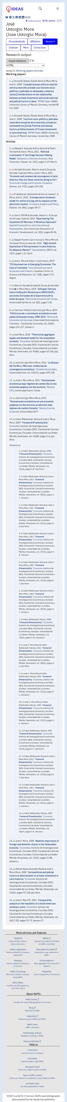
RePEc (20, 1096)
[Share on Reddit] (20, 17)
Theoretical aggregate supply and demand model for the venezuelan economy (32, 338)
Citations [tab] (13, 47)
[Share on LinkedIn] (23, 17)
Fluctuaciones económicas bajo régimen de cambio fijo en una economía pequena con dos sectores (33, 383)
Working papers (25, 70)
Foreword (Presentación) (34, 422)
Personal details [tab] (17, 41)
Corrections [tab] (40, 47)
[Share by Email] (26, 17)
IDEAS (10, 1096)
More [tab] (26, 47)
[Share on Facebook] (16, 17)
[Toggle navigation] (40, 9)
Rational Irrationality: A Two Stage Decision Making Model (30, 155)
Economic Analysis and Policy (43, 204)
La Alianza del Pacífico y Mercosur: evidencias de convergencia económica (33, 366)
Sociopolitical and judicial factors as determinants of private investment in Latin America (33, 875)
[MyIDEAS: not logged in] (58, 20)
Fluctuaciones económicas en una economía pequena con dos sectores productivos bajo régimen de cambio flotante (31, 404)
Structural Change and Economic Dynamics (30, 183)
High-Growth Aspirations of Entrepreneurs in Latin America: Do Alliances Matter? (32, 246)
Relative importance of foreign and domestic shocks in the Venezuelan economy (34, 844)
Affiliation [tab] (35, 41)
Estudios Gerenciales (46, 369)
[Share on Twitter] (13, 17)
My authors (50, 21)
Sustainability (39, 250)
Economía (25, 341)
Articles (38, 70)
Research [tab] (50, 41)
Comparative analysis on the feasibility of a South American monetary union (32, 903)
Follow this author (34, 21)
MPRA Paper (44, 101)
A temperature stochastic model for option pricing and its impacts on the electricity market (33, 200)
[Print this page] (29, 17)
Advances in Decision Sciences (32, 158)
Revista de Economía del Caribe (41, 299)
